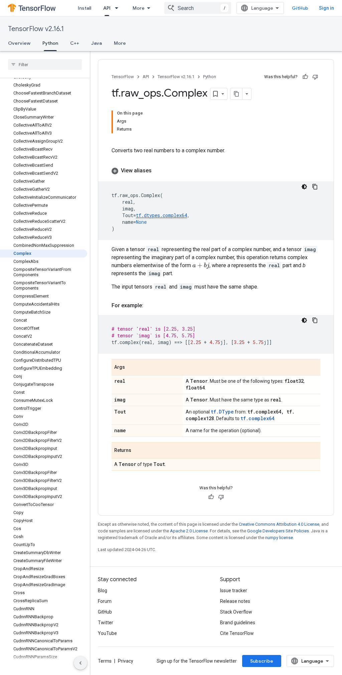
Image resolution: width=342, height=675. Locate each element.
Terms (105, 661)
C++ (74, 43)
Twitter (105, 622)
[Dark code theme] (304, 186)
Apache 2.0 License (189, 530)
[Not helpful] (315, 77)
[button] (216, 171)
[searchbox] (45, 64)
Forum (105, 601)
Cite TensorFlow (237, 633)
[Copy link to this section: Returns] (138, 451)
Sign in (326, 8)
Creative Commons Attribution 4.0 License (279, 524)
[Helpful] (305, 77)
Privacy (125, 661)
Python (50, 43)
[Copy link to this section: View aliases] (158, 171)
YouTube (107, 633)
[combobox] (197, 8)
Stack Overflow (236, 612)
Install (84, 8)
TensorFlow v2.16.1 (36, 29)
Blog (102, 590)
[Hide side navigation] (80, 663)
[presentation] (200, 265)
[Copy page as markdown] (236, 94)
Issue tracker (233, 590)
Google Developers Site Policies (278, 530)
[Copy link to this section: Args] (131, 368)
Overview (19, 43)
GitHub (300, 8)
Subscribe (261, 661)
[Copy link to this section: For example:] (150, 306)
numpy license (279, 537)
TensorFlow (123, 76)
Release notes (235, 601)
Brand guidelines (237, 622)
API (107, 8)
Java (96, 43)
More (139, 8)
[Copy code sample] (315, 186)
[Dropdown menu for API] (119, 8)
